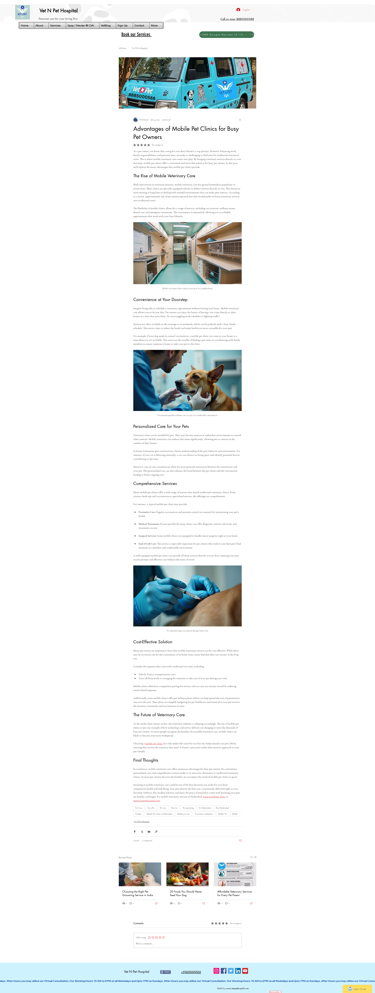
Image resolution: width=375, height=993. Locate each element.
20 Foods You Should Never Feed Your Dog (186, 893)
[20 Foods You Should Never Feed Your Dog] (187, 874)
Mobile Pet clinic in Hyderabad (159, 814)
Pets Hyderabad (222, 808)
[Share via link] (156, 831)
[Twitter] (231, 971)
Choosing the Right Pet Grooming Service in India (137, 893)
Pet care (163, 808)
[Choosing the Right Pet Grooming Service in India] (140, 874)
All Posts (122, 48)
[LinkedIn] (238, 971)
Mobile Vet (222, 814)
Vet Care (138, 808)
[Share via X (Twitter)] (141, 831)
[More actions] (240, 119)
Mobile (235, 814)
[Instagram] (216, 971)
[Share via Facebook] (134, 831)
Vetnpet (138, 814)
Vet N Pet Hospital (140, 48)
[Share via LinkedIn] (149, 831)
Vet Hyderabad (205, 808)
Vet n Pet (151, 808)
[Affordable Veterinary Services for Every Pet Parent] (235, 874)
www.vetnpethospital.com (237, 988)
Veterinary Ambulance (204, 814)
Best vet (174, 808)
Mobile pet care (183, 814)
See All (253, 857)
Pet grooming (188, 808)
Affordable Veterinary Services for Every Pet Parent (234, 893)
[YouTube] (245, 971)
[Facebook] (223, 971)
